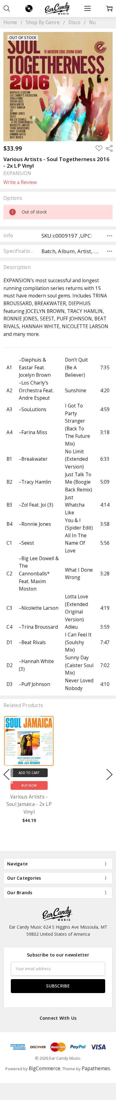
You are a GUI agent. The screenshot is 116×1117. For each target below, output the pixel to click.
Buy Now (29, 785)
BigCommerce (44, 1068)
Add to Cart (29, 773)
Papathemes (96, 1068)
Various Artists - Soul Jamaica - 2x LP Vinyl (29, 804)
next (109, 774)
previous (6, 774)
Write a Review (20, 182)
